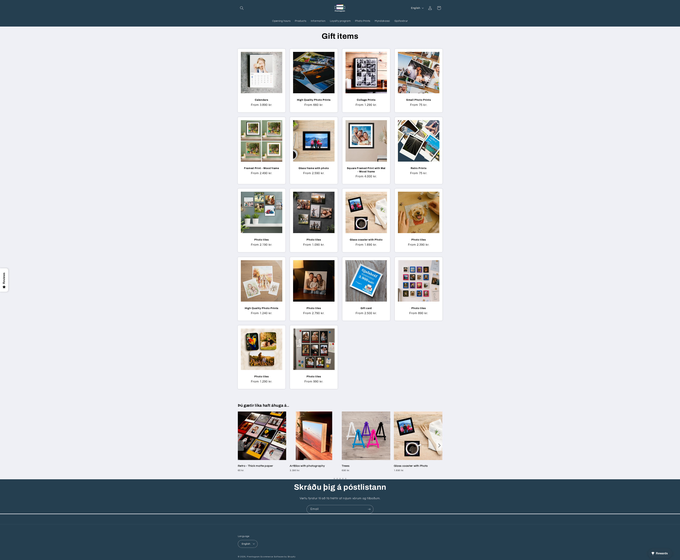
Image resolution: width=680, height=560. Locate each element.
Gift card (366, 308)
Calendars (261, 99)
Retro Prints (418, 168)
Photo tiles (261, 239)
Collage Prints (366, 99)
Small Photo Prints (418, 99)
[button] (242, 8)
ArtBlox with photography (307, 465)
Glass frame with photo (314, 168)
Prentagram (253, 557)
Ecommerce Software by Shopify (278, 557)
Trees (345, 465)
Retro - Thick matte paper (255, 465)
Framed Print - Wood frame (261, 168)
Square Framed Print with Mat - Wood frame (366, 170)
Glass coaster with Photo (366, 239)
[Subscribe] (369, 509)
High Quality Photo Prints (314, 99)
